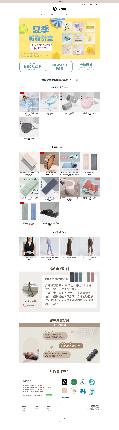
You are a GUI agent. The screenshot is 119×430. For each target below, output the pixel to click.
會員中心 (49, 408)
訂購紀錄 (49, 410)
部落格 (51, 14)
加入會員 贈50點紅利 (60, 1)
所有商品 (43, 14)
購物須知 (23, 408)
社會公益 (75, 14)
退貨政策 (23, 410)
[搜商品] (96, 4)
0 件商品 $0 (82, 4)
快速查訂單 (36, 408)
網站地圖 (60, 421)
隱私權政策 (24, 411)
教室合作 (67, 14)
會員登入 (90, 4)
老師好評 (59, 14)
